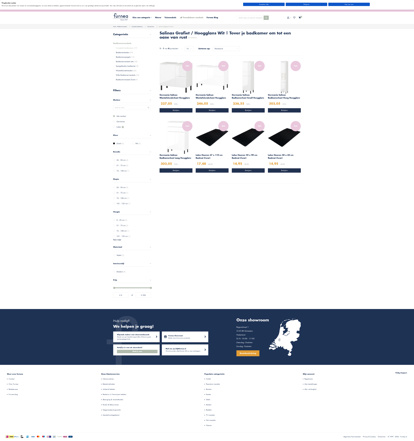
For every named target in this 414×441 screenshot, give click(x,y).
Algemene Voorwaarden (352, 437)
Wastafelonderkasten (126, 70)
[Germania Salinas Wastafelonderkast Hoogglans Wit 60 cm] (176, 77)
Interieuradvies (108, 379)
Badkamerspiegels (125, 57)
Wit (138, 144)
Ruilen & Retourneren (111, 405)
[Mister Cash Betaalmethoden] (54, 436)
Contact (11, 379)
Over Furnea (13, 384)
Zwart (120, 144)
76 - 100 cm (123, 171)
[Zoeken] (266, 18)
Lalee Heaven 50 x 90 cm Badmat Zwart (244, 156)
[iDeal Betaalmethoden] (9, 436)
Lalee (119, 127)
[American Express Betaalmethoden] (27, 436)
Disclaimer (382, 437)
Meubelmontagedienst (111, 415)
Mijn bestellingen (310, 384)
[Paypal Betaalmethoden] (16, 436)
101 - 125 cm (123, 204)
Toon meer (117, 240)
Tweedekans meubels (193, 18)
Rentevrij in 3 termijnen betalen (114, 394)
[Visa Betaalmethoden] (32, 436)
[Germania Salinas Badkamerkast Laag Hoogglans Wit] (176, 137)
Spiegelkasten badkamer (127, 66)
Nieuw (158, 18)
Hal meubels (211, 420)
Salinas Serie (150, 26)
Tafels (208, 400)
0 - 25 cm (122, 220)
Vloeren (209, 425)
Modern (121, 272)
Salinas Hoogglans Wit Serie (166, 26)
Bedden (209, 410)
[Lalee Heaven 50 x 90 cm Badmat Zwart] (248, 137)
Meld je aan (137, 351)
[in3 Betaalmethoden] (70, 436)
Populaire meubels (213, 384)
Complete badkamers (137, 26)
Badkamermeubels (122, 26)
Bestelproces (13, 389)
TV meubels (210, 415)
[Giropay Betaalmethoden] (49, 436)
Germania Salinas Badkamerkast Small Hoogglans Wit (248, 96)
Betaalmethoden (109, 384)
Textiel (120, 255)
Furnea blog (13, 394)
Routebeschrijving (248, 353)
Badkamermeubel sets (126, 61)
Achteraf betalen (109, 389)
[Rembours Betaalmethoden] (22, 436)
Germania (121, 122)
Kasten (208, 394)
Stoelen (208, 405)
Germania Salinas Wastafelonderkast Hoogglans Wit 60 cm (175, 96)
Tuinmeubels (170, 18)
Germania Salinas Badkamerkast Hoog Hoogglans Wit (284, 96)
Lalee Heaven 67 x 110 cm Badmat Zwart (209, 156)
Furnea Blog (212, 18)
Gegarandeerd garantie (112, 410)
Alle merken (121, 116)
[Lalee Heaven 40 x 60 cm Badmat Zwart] (284, 137)
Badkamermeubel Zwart (127, 80)
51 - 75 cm (122, 166)
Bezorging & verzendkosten (113, 400)
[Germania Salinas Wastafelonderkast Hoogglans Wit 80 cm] (212, 77)
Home (114, 26)
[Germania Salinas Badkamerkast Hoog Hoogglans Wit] (284, 77)
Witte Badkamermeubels (127, 75)
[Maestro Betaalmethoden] (43, 436)
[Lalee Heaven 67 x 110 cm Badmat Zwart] (212, 137)
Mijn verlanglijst (310, 389)
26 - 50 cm (122, 160)
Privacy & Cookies (369, 437)
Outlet (208, 379)
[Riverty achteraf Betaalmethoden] (59, 436)
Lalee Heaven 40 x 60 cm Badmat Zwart (280, 156)
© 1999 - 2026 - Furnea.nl (397, 437)
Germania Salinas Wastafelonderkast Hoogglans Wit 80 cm (211, 96)
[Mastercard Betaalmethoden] (38, 436)
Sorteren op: (204, 49)
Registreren (308, 379)
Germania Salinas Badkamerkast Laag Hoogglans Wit (175, 157)
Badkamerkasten (124, 52)
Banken (209, 389)
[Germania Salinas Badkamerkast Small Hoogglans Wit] (248, 77)
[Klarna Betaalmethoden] (65, 436)
